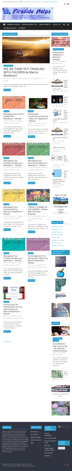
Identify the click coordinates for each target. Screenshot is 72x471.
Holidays (56, 340)
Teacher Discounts (9, 28)
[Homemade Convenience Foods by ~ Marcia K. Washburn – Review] (38, 97)
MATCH (16, 78)
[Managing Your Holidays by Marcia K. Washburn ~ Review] (13, 144)
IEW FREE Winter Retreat (66, 158)
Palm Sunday (66, 372)
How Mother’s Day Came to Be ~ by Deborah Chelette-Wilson (40, 1)
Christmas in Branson (59, 147)
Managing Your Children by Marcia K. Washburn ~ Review (13, 258)
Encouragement (8, 65)
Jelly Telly (47, 445)
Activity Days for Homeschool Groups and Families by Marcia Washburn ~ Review (13, 309)
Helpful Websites (44, 24)
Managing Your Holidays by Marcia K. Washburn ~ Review (13, 163)
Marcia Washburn (33, 78)
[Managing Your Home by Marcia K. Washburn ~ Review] (13, 97)
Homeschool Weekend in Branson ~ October (58, 56)
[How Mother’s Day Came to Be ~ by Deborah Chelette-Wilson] (60, 327)
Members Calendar (13, 24)
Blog (32, 443)
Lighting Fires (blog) (57, 235)
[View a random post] (68, 24)
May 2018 (40, 78)
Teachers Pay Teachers (58, 240)
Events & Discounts (58, 49)
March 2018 (31, 267)
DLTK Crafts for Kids (50, 438)
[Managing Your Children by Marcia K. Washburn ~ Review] (13, 239)
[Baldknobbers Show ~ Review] (57, 96)
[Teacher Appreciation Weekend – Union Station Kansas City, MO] (57, 128)
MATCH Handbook (56, 232)
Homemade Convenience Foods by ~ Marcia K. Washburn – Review (38, 117)
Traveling (6, 80)
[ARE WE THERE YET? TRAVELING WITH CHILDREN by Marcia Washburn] (26, 38)
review (17, 123)
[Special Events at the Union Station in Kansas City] (57, 79)
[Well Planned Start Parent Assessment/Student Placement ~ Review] (57, 110)
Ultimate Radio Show (57, 245)
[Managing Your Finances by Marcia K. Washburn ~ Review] (38, 144)
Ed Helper (47, 456)
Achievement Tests (56, 229)
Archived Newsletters (29, 24)
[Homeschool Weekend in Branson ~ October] (60, 38)
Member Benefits (36, 437)
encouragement (24, 78)
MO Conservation (56, 243)
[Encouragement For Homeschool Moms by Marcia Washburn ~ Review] (38, 239)
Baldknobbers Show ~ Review (66, 99)
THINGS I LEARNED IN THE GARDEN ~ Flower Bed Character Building (38, 210)
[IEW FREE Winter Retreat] (57, 155)
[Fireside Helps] (4, 24)
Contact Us (57, 24)
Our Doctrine (34, 434)
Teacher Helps (55, 237)
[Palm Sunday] (57, 371)
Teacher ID (21, 28)
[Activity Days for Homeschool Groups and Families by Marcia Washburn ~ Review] (13, 288)
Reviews (6, 111)
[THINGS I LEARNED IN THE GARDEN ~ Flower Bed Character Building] (38, 190)
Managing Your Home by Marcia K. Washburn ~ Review (13, 116)
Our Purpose (34, 431)
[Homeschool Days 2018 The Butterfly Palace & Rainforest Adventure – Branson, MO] (57, 170)
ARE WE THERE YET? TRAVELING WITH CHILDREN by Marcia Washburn (24, 72)
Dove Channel (48, 453)
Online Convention (36, 440)
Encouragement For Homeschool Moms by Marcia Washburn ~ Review (38, 259)
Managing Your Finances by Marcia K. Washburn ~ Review (37, 163)
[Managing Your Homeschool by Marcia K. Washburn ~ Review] (13, 190)
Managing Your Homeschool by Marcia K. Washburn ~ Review (14, 210)
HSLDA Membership (57, 226)
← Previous (6, 341)
